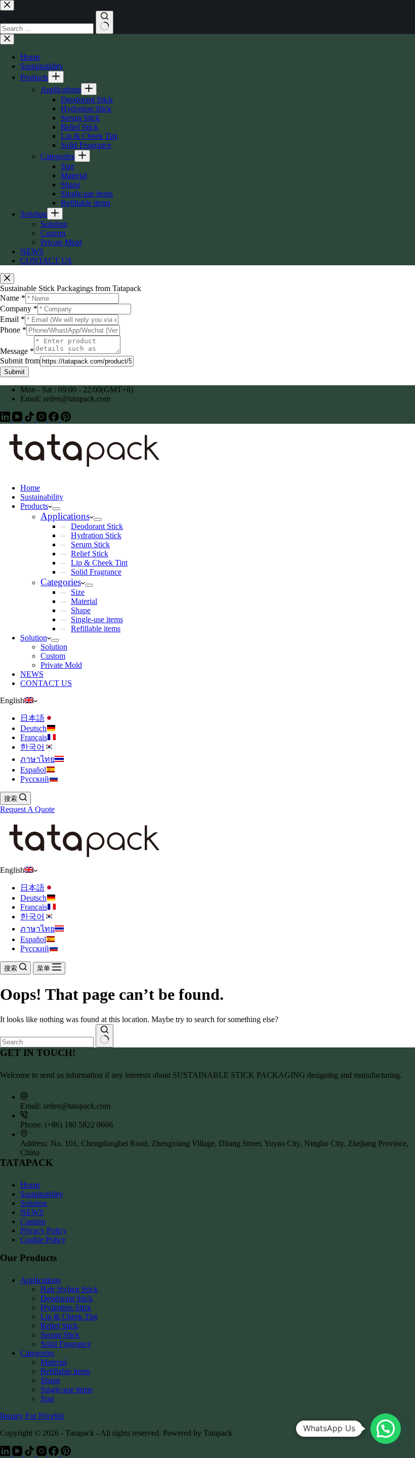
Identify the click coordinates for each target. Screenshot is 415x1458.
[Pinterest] (66, 419)
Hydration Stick (96, 535)
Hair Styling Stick (69, 1289)
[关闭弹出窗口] (7, 278)
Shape (81, 610)
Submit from (20, 360)
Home (30, 487)
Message (17, 351)
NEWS (32, 674)
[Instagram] (42, 419)
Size (78, 592)
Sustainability (41, 497)
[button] (207, 700)
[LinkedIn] (6, 419)
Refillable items (95, 628)
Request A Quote (27, 809)
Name (12, 298)
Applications (65, 516)
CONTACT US (46, 683)
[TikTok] (30, 419)
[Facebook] (55, 419)
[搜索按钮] (104, 1035)
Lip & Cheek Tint (99, 562)
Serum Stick (90, 544)
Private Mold (61, 665)
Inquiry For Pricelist (32, 1415)
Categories (60, 582)
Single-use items (97, 619)
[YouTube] (18, 419)
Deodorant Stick (97, 526)
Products (34, 506)
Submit (14, 372)
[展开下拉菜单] (56, 508)
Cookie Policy (43, 1239)
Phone (13, 330)
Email (12, 319)
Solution (33, 637)
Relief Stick (89, 553)
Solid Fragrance (96, 572)
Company (18, 308)
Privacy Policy (43, 1230)
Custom (52, 656)
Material (84, 601)
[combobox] (47, 1042)
